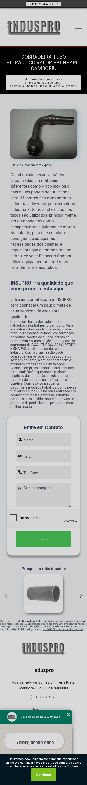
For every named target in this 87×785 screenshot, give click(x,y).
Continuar (43, 775)
